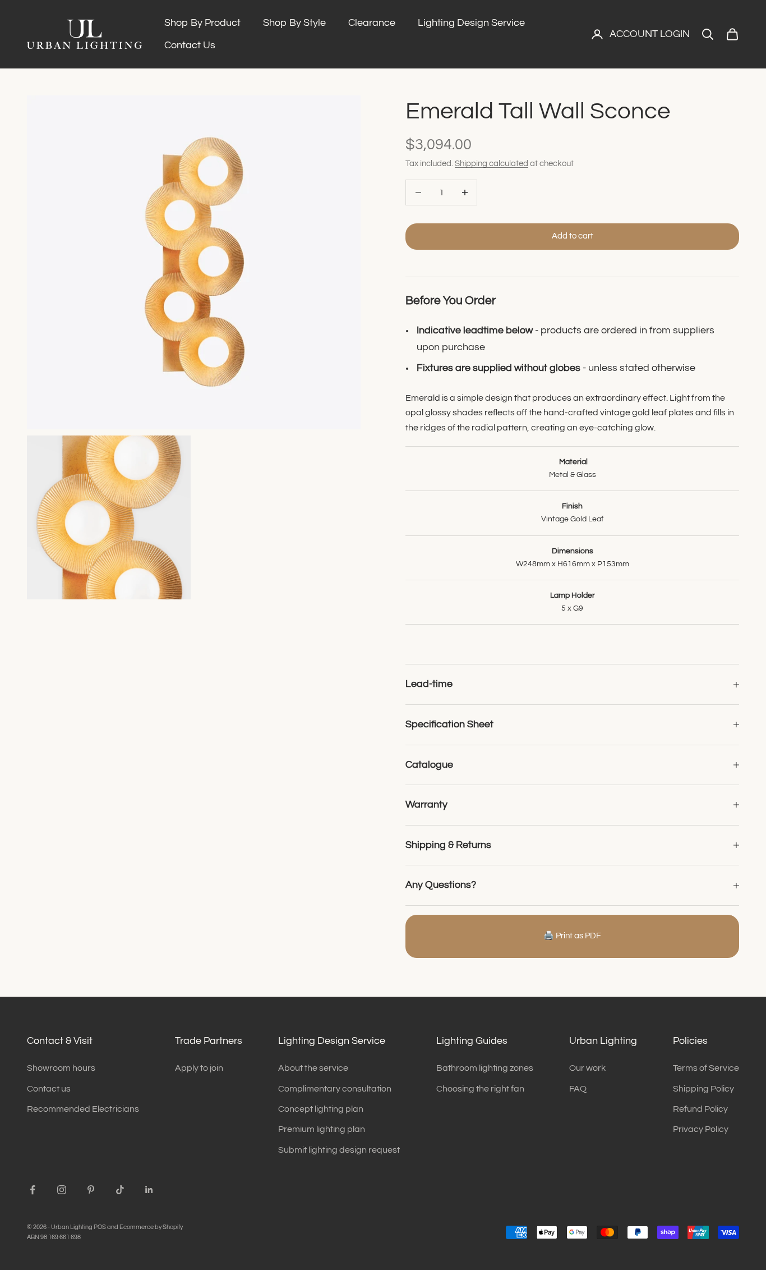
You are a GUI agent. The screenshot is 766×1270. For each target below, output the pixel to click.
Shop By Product (202, 22)
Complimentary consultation (334, 1088)
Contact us (49, 1088)
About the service (313, 1067)
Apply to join (199, 1067)
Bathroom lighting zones (484, 1067)
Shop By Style (294, 22)
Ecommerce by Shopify (151, 1227)
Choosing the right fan (480, 1088)
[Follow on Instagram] (61, 1189)
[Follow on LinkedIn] (149, 1189)
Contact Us (189, 45)
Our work (587, 1067)
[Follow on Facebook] (32, 1189)
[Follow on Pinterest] (90, 1189)
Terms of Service (706, 1067)
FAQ (578, 1088)
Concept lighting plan (320, 1108)
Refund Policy (700, 1108)
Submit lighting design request (339, 1149)
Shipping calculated (491, 163)
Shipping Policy (703, 1088)
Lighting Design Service (471, 22)
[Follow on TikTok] (120, 1189)
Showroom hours (61, 1067)
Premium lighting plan (321, 1129)
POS (100, 1227)
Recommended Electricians (83, 1108)
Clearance (371, 22)
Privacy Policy (700, 1129)
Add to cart (572, 236)
